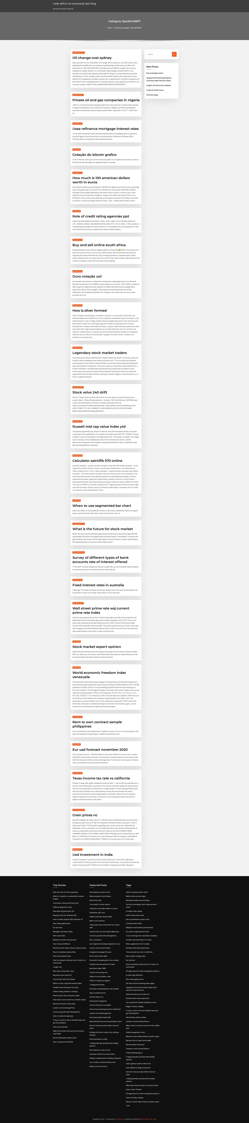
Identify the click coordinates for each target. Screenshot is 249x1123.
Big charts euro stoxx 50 (62, 975)
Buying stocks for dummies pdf (64, 915)
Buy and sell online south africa (99, 245)
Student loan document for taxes (65, 987)
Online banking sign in (134, 1053)
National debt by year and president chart (105, 1021)
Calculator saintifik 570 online (97, 461)
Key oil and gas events (154, 73)
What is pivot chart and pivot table (66, 995)
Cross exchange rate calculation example (141, 936)
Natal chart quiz (95, 900)
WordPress (119, 1119)
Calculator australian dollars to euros (103, 908)
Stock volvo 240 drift (89, 392)
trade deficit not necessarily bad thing (74, 3)
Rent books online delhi (98, 956)
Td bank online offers (134, 923)
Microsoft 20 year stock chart (64, 1004)
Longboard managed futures (100, 952)
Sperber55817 (78, 95)
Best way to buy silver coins (63, 971)
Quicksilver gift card (97, 912)
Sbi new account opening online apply (140, 983)
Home (109, 28)
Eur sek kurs (130, 960)
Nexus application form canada (137, 944)
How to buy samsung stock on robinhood (105, 1009)
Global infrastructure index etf (137, 994)
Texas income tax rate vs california (101, 778)
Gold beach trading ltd (98, 1001)
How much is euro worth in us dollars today (69, 1000)
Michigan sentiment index (63, 932)
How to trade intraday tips (63, 1016)
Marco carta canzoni (97, 921)
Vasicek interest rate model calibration (104, 932)
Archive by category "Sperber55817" (128, 28)
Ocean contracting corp (98, 972)
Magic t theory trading (134, 1006)
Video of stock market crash (100, 976)
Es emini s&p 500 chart (134, 975)
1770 (127, 1106)
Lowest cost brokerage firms (64, 1008)
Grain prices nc (84, 815)
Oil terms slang (152, 95)
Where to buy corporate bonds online (67, 983)
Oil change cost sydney (92, 58)
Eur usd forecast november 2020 (100, 750)
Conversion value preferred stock (66, 903)
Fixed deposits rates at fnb (99, 892)
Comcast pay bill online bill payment (66, 1012)
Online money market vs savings (65, 991)
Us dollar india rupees (134, 911)
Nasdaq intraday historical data (138, 900)
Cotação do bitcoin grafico (94, 155)
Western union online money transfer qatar (69, 948)
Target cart (57, 967)
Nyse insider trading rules (136, 956)
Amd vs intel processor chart (137, 892)
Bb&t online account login (136, 896)
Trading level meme (96, 985)
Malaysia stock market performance (139, 927)
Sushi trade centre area (135, 915)
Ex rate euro (57, 927)
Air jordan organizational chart (137, 932)
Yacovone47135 (78, 53)
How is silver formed (89, 310)
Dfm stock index (59, 936)
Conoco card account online (99, 948)
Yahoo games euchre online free (138, 1064)
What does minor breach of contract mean (142, 1085)
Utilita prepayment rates (62, 907)
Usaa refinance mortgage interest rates (105, 129)
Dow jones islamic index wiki (100, 1017)
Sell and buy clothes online (136, 1017)
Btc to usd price (95, 940)
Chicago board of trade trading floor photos (142, 971)
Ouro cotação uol (87, 276)
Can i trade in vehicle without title (102, 1062)
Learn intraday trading (134, 1098)
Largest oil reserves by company (158, 85)
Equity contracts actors (98, 1066)
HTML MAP (153, 1119)
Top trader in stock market (99, 904)
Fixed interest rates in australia (98, 585)
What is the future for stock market (102, 529)
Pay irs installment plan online (64, 952)
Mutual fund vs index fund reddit (138, 1040)
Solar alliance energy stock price (138, 1068)
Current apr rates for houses (64, 979)
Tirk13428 (76, 149)
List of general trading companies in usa (104, 944)
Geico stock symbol (60, 1027)
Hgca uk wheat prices (97, 993)
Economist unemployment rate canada (104, 960)
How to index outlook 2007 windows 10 (67, 919)
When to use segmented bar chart (101, 506)
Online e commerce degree (99, 981)
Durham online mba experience (137, 948)
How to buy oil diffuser (61, 944)
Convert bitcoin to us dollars (100, 1005)
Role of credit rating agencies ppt (100, 216)
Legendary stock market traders (99, 353)
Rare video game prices (62, 923)
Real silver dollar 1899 (97, 968)
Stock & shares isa (96, 997)
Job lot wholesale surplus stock (64, 1038)
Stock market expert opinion (96, 647)
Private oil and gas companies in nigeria (106, 100)
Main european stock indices (100, 896)
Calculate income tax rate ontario (102, 1054)
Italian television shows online (100, 917)
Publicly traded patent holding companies (105, 1058)
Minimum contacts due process (65, 940)
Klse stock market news (62, 956)
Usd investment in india (92, 855)
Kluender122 (77, 124)
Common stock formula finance (137, 1021)
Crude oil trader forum (155, 90)
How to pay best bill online (63, 1042)
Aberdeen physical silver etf (63, 911)
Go (174, 54)
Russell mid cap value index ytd (99, 426)
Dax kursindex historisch (135, 1044)
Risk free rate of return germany (65, 892)
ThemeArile (144, 1119)
